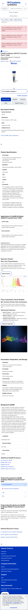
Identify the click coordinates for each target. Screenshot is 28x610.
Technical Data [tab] (6, 99)
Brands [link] (2, 566)
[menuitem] (2, 19)
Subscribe (5, 593)
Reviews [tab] (15, 99)
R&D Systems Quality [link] (6, 571)
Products (6, 19)
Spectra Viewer (6, 273)
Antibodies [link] (3, 551)
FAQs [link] (2, 577)
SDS (3, 496)
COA (3, 492)
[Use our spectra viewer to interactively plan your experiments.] (14, 283)
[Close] (25, 27)
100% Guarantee (23, 95)
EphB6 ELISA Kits (5, 464)
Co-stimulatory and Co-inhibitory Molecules (11, 532)
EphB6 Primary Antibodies (7, 466)
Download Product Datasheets (11, 488)
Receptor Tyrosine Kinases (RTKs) (9, 537)
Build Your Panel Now (7, 324)
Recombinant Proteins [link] (6, 558)
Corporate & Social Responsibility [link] (9, 569)
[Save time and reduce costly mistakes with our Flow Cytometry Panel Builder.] (14, 339)
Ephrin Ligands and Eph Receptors (9, 534)
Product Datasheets (7, 484)
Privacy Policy (9, 602)
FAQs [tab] (6, 103)
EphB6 (11, 19)
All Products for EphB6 (6, 460)
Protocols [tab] (23, 99)
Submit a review (5, 61)
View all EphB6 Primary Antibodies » (10, 135)
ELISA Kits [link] (3, 553)
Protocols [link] (3, 582)
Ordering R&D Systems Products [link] (9, 580)
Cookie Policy (17, 602)
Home (2, 19)
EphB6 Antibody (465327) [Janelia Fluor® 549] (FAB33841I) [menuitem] (11, 21)
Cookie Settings (13, 607)
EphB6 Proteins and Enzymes (8, 468)
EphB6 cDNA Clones (6, 462)
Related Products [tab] (19, 103)
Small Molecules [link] (5, 560)
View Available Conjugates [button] (9, 91)
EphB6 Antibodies (18, 19)
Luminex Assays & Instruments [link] (8, 556)
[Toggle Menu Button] (3, 4)
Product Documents (16, 61)
